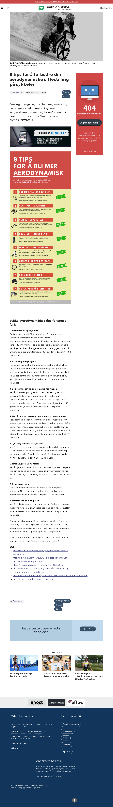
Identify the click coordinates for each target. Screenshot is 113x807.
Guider (65, 96)
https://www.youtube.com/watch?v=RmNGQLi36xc (38, 565)
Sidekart (14, 748)
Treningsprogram (62, 601)
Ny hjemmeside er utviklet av (27, 785)
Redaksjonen (18, 92)
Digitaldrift (36, 788)
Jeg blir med (87, 629)
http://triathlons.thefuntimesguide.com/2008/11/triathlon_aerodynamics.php (50, 575)
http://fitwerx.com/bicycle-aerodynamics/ (33, 579)
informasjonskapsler (34, 731)
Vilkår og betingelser (19, 743)
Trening (66, 92)
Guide (58, 609)
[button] (4, 7)
